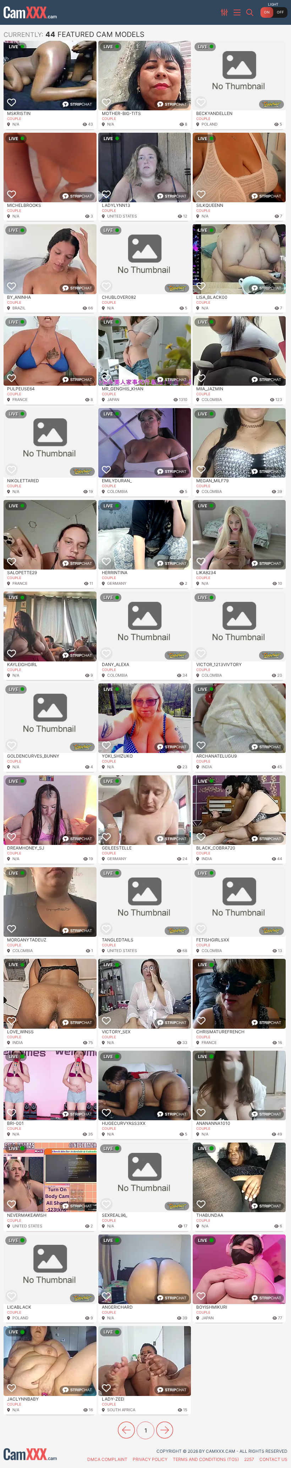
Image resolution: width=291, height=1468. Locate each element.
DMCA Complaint (107, 1459)
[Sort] (225, 12)
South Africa (121, 1409)
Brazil (19, 308)
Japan (113, 399)
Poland (210, 124)
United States (122, 216)
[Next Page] (164, 1430)
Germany (116, 583)
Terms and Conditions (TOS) (206, 1459)
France (20, 399)
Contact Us (273, 1459)
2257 (249, 1459)
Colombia (212, 399)
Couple (14, 118)
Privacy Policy (150, 1459)
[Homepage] (30, 12)
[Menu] (237, 12)
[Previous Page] (126, 1430)
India (207, 766)
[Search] (250, 12)
